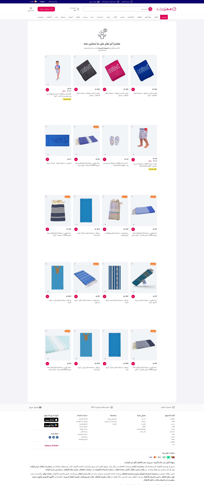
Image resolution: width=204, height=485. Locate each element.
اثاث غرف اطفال (84, 474)
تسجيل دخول (44, 9)
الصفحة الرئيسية (103, 48)
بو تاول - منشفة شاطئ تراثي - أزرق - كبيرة (59, 301)
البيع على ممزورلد (112, 419)
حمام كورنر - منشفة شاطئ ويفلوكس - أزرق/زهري (116, 234)
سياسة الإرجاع (83, 429)
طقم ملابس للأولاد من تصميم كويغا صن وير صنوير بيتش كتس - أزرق (58, 95)
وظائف (144, 426)
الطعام (139, 17)
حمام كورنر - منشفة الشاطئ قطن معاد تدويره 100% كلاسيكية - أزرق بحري (87, 164)
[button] (53, 1)
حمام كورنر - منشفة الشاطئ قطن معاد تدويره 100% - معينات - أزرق (59, 234)
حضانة (173, 439)
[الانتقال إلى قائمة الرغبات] (132, 57)
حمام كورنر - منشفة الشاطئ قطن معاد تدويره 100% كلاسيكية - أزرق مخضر (59, 368)
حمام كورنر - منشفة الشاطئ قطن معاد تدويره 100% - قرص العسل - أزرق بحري (144, 234)
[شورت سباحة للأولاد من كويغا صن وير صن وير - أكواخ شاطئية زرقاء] (143, 140)
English (42, 1)
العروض (163, 17)
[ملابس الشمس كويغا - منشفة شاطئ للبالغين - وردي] (115, 70)
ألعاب (115, 17)
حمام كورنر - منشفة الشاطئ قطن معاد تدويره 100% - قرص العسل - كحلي (144, 368)
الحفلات (49, 17)
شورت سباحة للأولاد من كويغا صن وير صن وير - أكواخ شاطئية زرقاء (145, 165)
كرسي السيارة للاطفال (152, 477)
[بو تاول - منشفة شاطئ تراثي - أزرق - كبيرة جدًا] (86, 344)
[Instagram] (57, 437)
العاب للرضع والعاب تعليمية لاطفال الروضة (79, 477)
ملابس (122, 17)
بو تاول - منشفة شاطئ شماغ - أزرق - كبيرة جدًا (88, 234)
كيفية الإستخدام (141, 429)
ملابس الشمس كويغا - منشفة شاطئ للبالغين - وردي (116, 94)
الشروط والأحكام (83, 439)
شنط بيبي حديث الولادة (54, 470)
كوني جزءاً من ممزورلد (111, 421)
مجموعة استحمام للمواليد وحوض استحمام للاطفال (139, 474)
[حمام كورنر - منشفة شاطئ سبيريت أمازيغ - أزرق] (143, 277)
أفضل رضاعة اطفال (122, 470)
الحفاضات (131, 17)
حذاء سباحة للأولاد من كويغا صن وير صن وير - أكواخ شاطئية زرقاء (115, 164)
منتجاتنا (144, 421)
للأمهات (172, 442)
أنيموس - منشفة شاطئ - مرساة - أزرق (59, 163)
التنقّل (156, 17)
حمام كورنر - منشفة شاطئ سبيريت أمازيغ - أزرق (146, 301)
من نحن (143, 419)
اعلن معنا (143, 431)
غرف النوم (148, 17)
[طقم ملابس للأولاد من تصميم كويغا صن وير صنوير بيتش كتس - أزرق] (58, 70)
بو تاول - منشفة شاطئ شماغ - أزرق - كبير (116, 368)
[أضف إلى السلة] (133, 89)
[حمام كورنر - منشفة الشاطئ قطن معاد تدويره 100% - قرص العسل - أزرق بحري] (143, 210)
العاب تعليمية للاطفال (102, 477)
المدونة (115, 424)
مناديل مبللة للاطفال (71, 470)
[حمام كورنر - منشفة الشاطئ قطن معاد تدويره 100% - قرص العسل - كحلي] (143, 344)
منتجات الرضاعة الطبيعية (104, 470)
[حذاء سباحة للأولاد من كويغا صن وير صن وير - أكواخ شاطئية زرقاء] (115, 140)
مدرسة (85, 17)
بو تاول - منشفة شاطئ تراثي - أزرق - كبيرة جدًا (88, 368)
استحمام (100, 17)
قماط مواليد (47, 474)
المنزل (71, 17)
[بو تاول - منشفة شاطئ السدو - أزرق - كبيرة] (115, 277)
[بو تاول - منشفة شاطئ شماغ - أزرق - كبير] (115, 344)
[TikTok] (50, 437)
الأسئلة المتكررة (83, 419)
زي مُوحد (40, 17)
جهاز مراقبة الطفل (168, 477)
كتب (56, 17)
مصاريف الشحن (83, 426)
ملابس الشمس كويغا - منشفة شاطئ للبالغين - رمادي (88, 94)
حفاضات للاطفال (85, 470)
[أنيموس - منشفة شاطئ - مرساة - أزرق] (58, 140)
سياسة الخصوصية (82, 434)
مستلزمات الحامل (138, 466)
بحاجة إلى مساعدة (51, 445)
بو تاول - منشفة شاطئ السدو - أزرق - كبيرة (116, 301)
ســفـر (173, 424)
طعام (173, 421)
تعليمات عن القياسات (81, 421)
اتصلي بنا (143, 424)
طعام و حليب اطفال (137, 470)
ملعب (108, 17)
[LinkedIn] (53, 437)
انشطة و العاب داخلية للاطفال (154, 480)
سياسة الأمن (83, 431)
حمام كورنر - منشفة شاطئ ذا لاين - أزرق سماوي (87, 301)
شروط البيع (84, 437)
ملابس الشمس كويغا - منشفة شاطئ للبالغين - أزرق (145, 94)
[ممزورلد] (166, 9)
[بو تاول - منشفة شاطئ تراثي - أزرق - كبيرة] (58, 277)
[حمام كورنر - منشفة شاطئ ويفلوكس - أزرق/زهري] (115, 210)
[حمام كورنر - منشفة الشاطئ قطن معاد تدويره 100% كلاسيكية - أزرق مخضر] (58, 344)
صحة (92, 17)
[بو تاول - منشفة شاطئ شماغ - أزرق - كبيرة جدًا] (86, 210)
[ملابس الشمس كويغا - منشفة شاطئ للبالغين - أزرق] (143, 70)
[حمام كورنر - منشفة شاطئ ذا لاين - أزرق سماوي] (86, 277)
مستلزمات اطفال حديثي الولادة (41, 466)
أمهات (78, 17)
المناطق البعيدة (83, 424)
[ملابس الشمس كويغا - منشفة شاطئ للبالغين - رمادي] (86, 70)
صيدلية (63, 17)
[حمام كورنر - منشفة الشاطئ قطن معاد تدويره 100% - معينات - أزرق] (58, 210)
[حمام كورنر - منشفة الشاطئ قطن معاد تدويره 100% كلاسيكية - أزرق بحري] (86, 140)
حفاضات (172, 419)
